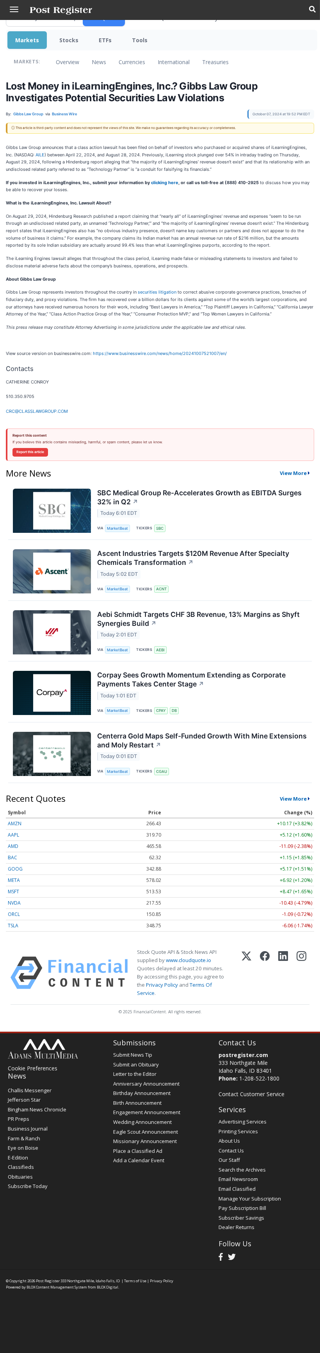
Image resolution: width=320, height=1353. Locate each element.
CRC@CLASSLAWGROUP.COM (37, 411)
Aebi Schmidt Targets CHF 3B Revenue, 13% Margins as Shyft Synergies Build (198, 618)
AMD (13, 846)
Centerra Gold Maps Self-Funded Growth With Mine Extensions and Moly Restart (202, 740)
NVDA (14, 903)
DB (174, 710)
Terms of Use (135, 1280)
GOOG (15, 869)
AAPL (13, 835)
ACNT (161, 589)
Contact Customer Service (251, 1094)
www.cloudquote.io (188, 960)
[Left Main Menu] (14, 9)
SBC (160, 528)
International (174, 62)
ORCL (14, 914)
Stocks (68, 40)
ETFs (105, 40)
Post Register (48, 1280)
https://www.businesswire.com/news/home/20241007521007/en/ (160, 353)
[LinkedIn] (283, 973)
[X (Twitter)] (246, 973)
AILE (40, 155)
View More (293, 473)
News (99, 62)
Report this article (30, 452)
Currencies (132, 62)
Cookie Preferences (32, 1068)
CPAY (161, 710)
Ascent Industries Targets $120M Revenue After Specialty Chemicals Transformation (193, 557)
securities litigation (157, 292)
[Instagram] (301, 973)
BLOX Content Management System (57, 1287)
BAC (12, 857)
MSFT (13, 891)
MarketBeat (117, 528)
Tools (140, 40)
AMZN (14, 823)
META (14, 880)
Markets (27, 40)
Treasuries (215, 62)
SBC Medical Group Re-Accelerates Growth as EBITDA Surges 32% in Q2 (199, 497)
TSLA (13, 925)
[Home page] (61, 9)
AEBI (160, 650)
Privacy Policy (162, 984)
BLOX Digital (107, 1287)
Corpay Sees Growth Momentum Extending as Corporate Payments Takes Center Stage (191, 679)
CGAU (161, 771)
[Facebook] (265, 973)
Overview (67, 62)
